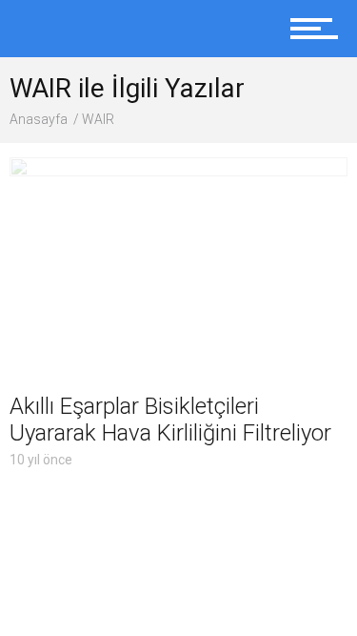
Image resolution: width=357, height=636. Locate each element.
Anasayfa (39, 119)
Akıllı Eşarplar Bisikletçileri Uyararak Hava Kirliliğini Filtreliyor (170, 419)
